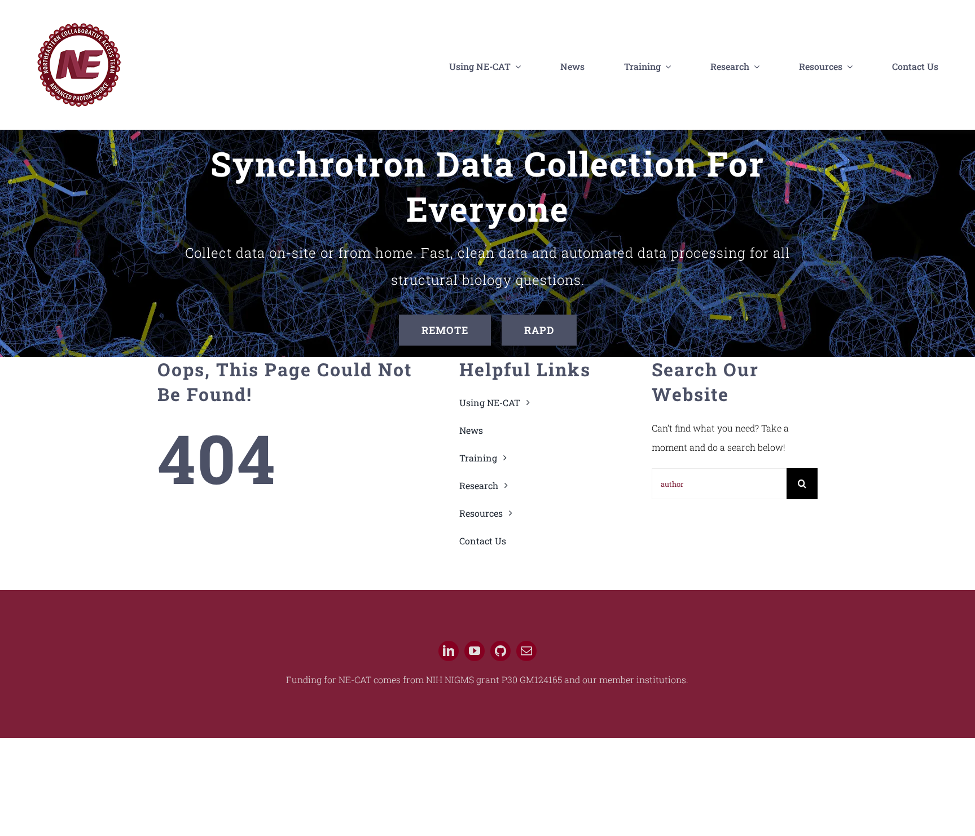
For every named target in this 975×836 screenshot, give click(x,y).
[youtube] (474, 651)
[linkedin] (448, 651)
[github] (500, 651)
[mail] (526, 651)
